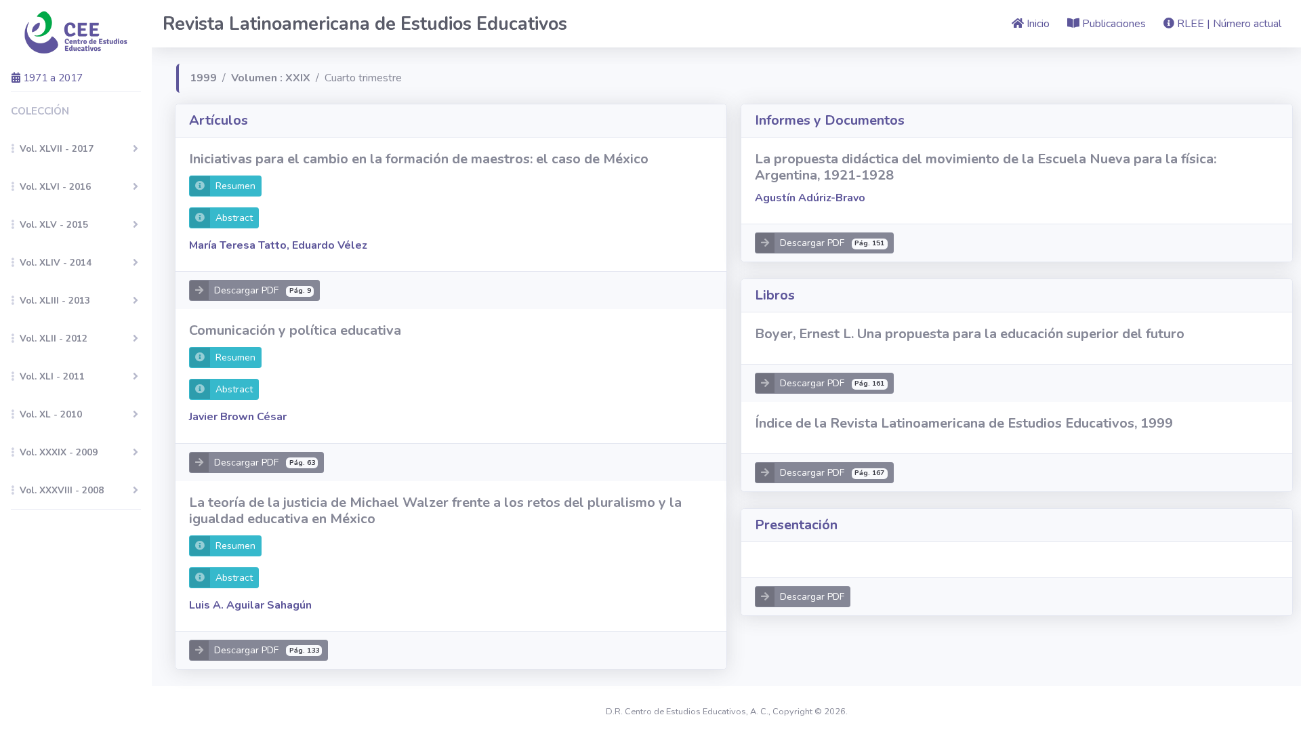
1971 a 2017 (51, 77)
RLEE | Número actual (1227, 23)
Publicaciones (1112, 23)
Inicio (1037, 23)
